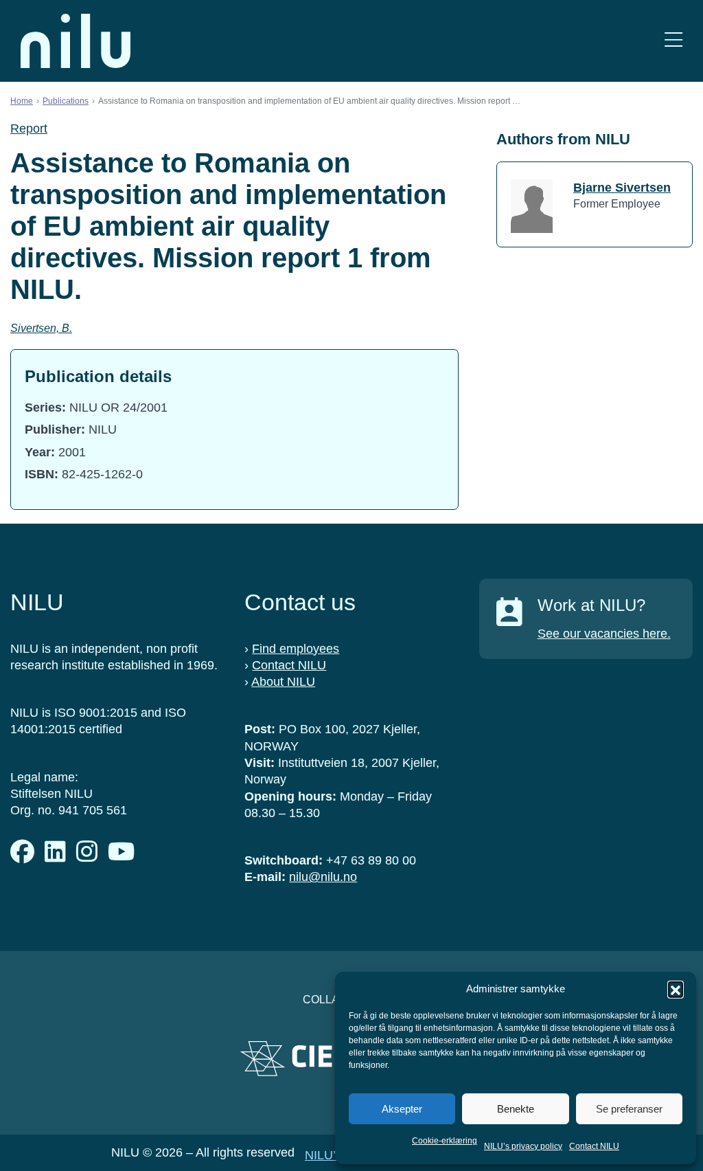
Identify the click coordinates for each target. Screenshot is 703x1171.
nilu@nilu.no (323, 877)
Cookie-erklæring (444, 1141)
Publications (66, 101)
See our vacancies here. (604, 633)
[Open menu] (673, 41)
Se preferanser (629, 1109)
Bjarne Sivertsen (622, 187)
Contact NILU (594, 1146)
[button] (675, 989)
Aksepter (402, 1109)
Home (21, 101)
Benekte (515, 1109)
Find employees (295, 649)
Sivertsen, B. (41, 328)
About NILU (283, 682)
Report (28, 128)
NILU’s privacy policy (523, 1146)
